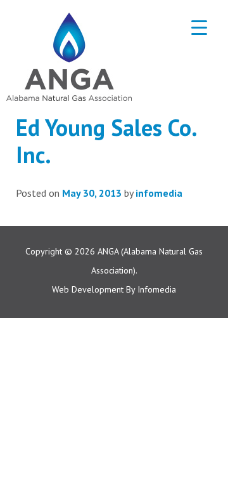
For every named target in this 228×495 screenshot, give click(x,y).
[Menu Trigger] (199, 27)
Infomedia (156, 289)
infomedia (159, 193)
